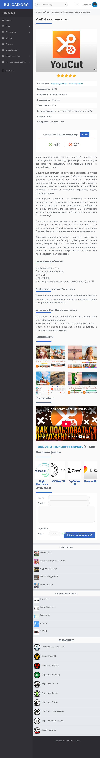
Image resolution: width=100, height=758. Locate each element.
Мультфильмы (12, 50)
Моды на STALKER (50, 665)
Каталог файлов (42, 12)
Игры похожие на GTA (52, 720)
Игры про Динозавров (53, 711)
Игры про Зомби (50, 693)
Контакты (10, 70)
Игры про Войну (50, 702)
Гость (86, 4)
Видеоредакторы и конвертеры (76, 12)
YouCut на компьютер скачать (60, 446)
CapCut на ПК (74, 482)
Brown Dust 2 (46, 584)
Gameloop (45, 615)
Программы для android (16, 62)
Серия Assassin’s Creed (53, 646)
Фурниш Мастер (48, 568)
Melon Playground (49, 576)
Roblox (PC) (46, 552)
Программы (11, 32)
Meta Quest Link (48, 607)
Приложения (56, 12)
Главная (9, 20)
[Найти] (65, 4)
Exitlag (43, 630)
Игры (8, 26)
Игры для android (13, 56)
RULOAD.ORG (16, 4)
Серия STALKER (49, 656)
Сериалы (9, 44)
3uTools (43, 622)
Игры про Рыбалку (51, 674)
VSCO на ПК (58, 481)
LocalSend (45, 599)
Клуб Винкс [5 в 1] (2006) (52, 560)
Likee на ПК (90, 481)
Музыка (9, 38)
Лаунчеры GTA (49, 729)
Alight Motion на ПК (42, 484)
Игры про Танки (50, 683)
